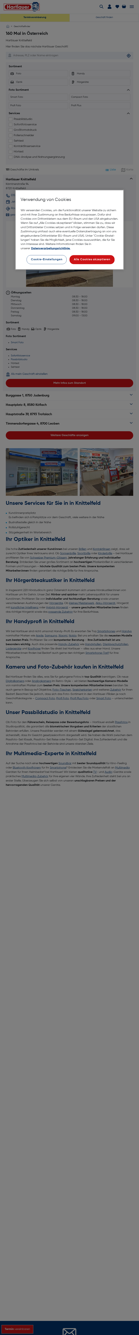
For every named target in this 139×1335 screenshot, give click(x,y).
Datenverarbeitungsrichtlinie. (50, 248)
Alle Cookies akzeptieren (92, 259)
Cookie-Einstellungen (46, 259)
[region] (69, 230)
